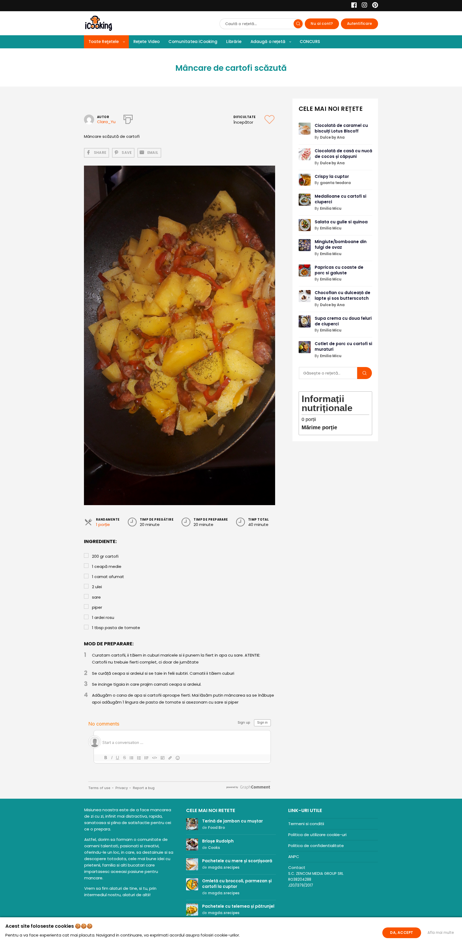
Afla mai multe (441, 932)
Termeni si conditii (306, 823)
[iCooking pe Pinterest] (373, 6)
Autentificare (359, 23)
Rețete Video (146, 41)
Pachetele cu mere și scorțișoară (237, 861)
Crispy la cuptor (332, 176)
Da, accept (401, 932)
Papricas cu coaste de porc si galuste (339, 270)
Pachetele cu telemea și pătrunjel (238, 906)
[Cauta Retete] (298, 23)
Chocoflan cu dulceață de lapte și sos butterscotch (342, 295)
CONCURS (310, 41)
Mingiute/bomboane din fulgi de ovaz (341, 244)
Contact (296, 867)
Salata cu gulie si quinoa (341, 222)
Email (153, 152)
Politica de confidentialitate (316, 845)
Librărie (233, 41)
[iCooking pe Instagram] (363, 6)
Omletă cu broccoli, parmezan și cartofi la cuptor (237, 883)
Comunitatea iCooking (192, 41)
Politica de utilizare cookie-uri (317, 834)
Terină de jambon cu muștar (232, 821)
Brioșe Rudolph (218, 841)
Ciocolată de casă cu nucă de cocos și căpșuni (343, 153)
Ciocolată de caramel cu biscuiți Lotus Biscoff (341, 128)
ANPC (293, 856)
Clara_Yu (106, 121)
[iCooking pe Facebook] (352, 6)
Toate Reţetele (103, 41)
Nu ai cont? (322, 23)
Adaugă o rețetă (268, 41)
